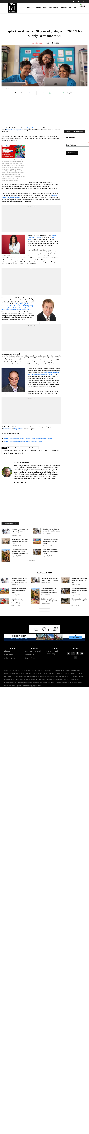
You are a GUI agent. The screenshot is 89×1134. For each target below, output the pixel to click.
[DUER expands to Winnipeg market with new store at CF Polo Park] (6, 541)
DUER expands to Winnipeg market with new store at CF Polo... (20, 541)
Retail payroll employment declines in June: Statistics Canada (50, 551)
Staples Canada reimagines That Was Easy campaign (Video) (23, 441)
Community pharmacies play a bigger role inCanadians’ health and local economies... (20, 531)
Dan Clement (33, 448)
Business (24, 448)
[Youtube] (82, 653)
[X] (26, 482)
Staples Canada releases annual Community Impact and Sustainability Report (28, 438)
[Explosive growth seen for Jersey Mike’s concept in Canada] (37, 541)
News (40, 450)
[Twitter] (81, 1)
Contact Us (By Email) (33, 651)
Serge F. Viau (55, 450)
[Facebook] (76, 1)
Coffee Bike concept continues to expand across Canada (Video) (19, 601)
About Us (7, 651)
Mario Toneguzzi (37, 43)
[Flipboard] (78, 1)
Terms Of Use (30, 655)
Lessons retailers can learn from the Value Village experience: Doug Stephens (20, 551)
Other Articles (9, 658)
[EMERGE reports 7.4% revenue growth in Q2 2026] (35, 601)
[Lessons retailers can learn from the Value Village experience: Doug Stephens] (6, 555)
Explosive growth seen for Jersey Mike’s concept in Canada (50, 541)
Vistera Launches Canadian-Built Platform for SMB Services (80, 601)
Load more (30, 561)
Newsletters (8, 655)
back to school (13, 448)
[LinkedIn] (73, 1)
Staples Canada (32, 128)
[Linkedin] (22, 482)
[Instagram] (83, 1)
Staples (5, 453)
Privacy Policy (30, 658)
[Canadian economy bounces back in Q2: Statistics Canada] (37, 531)
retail (46, 450)
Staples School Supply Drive (14, 130)
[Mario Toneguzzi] (7, 472)
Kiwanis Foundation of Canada (12, 450)
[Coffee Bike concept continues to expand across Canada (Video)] (4, 601)
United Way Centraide (17, 453)
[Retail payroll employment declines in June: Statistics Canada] (37, 552)
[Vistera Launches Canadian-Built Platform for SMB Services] (65, 601)
